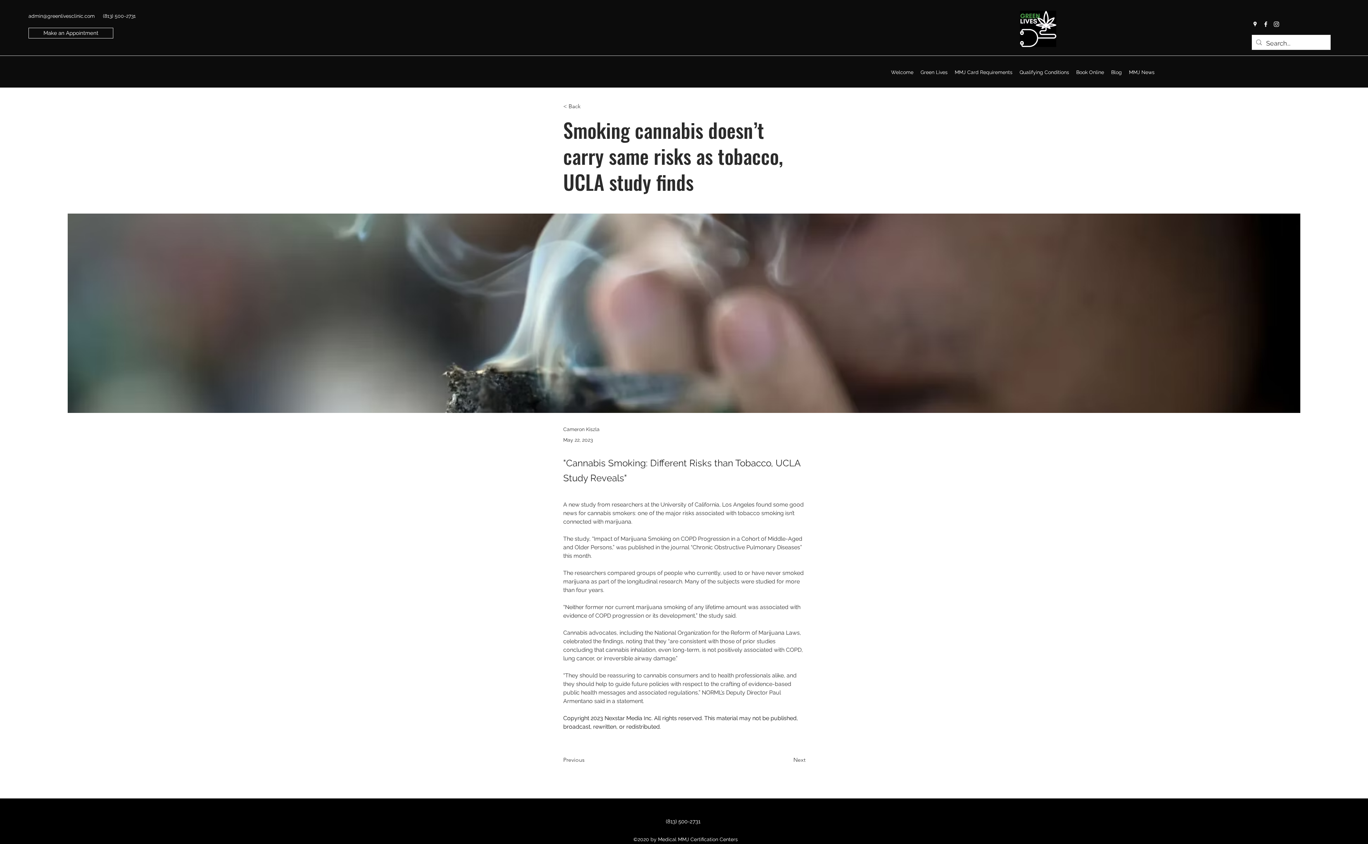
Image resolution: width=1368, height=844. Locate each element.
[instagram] (1276, 24)
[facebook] (1265, 24)
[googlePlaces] (1255, 24)
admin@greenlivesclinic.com (61, 16)
